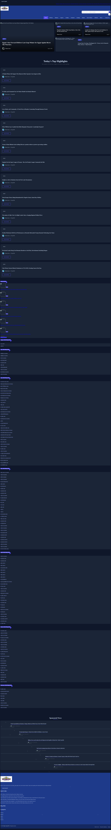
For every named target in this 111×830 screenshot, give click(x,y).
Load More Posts (3, 337)
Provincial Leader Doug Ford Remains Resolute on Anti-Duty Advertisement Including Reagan (24, 250)
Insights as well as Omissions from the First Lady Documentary (17, 179)
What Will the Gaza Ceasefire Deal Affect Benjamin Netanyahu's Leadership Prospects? (23, 126)
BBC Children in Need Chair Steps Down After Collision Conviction (11, 794)
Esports (1, 816)
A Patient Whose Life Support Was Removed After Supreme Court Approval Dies (21, 73)
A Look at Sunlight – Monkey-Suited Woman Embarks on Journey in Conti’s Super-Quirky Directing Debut (74, 764)
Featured (1, 819)
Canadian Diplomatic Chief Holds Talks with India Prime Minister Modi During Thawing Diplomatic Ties (81, 3)
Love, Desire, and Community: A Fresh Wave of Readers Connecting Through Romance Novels (24, 109)
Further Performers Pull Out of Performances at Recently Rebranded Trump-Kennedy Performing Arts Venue (28, 232)
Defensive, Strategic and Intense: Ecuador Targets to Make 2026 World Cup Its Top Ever (12, 325)
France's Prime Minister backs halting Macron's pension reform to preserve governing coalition (24, 144)
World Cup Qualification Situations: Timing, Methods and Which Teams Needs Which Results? (13, 289)
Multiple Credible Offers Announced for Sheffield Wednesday (50, 3)
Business (1, 814)
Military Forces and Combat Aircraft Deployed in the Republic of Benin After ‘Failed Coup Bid (13, 307)
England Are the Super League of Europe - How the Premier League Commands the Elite (23, 162)
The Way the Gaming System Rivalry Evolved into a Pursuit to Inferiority (10, 316)
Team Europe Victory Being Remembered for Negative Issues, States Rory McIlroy (21, 197)
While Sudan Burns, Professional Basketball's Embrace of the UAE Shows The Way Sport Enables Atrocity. (18, 799)
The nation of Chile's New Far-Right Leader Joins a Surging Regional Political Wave (22, 215)
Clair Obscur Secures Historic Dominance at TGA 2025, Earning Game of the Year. (22, 268)
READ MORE (6, 80)
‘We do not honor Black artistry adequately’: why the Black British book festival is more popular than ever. (18, 801)
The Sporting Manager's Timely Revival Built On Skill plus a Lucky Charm (10, 298)
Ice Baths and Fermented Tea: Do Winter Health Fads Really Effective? (19, 91)
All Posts (1, 812)
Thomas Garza (7, 48)
